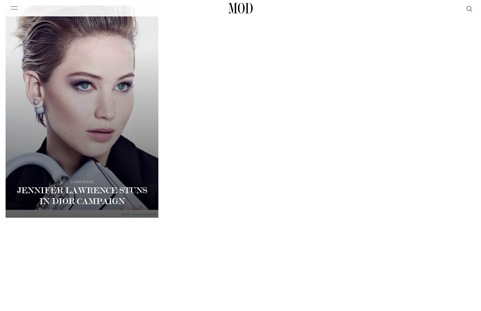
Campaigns (82, 181)
